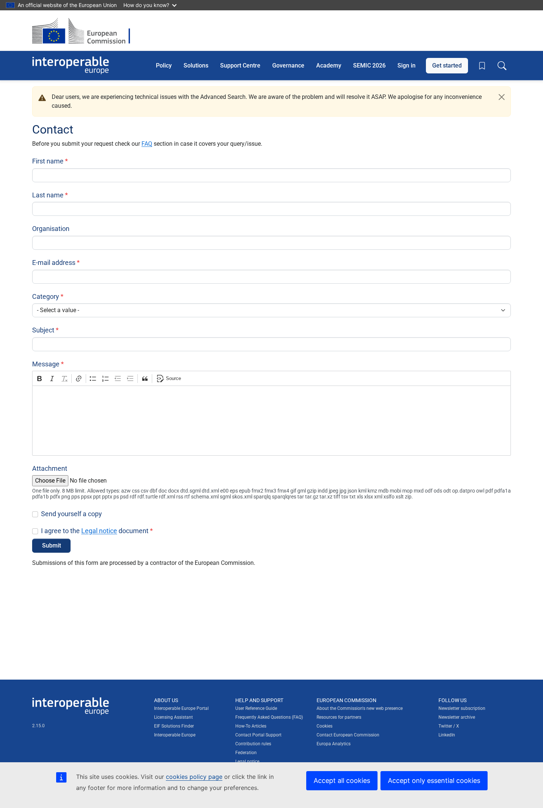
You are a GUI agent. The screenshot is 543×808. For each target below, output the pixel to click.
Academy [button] (328, 65)
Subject (43, 330)
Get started (447, 65)
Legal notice (99, 531)
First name (48, 161)
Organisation (50, 228)
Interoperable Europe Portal (181, 708)
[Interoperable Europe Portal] (70, 65)
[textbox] (271, 421)
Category (45, 296)
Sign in (406, 65)
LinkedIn (446, 735)
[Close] (501, 97)
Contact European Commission (348, 735)
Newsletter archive (456, 717)
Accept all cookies (342, 780)
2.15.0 (38, 725)
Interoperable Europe (174, 735)
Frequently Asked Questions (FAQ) (269, 717)
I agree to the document (94, 531)
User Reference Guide (256, 708)
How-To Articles (250, 726)
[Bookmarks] (482, 66)
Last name (48, 195)
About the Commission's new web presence (360, 708)
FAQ (146, 143)
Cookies (324, 726)
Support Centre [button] (240, 65)
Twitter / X (448, 726)
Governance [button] (288, 65)
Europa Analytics (334, 743)
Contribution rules (253, 743)
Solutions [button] (196, 65)
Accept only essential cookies (434, 780)
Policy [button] (164, 65)
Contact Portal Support (258, 735)
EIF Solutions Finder (174, 726)
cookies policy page (194, 776)
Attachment (49, 468)
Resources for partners (339, 717)
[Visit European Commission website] (84, 30)
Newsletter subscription (461, 708)
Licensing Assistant (173, 717)
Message (45, 364)
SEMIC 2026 (369, 65)
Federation (246, 752)
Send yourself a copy (71, 514)
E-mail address (53, 262)
